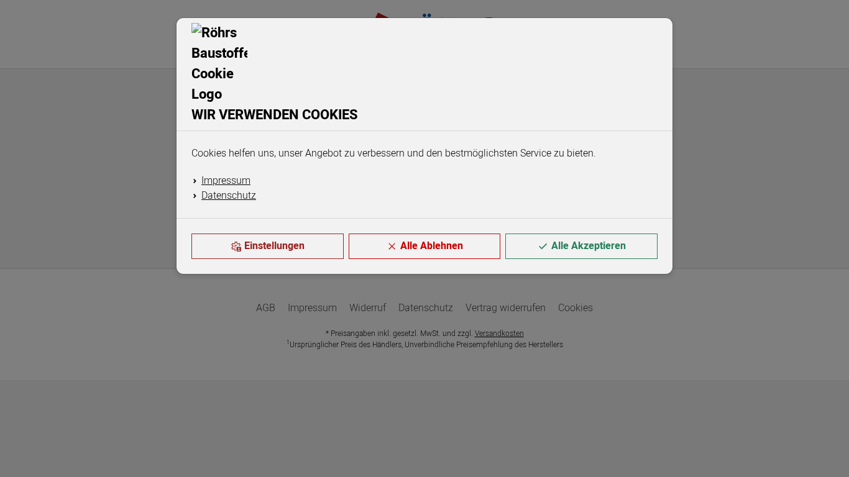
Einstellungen (274, 245)
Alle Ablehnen (431, 245)
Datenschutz (228, 195)
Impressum (225, 180)
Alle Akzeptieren (588, 245)
